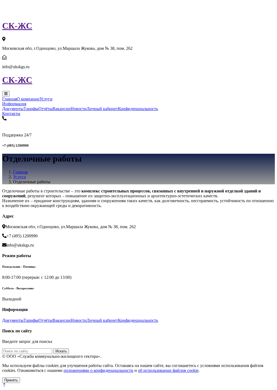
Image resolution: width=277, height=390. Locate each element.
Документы (13, 108)
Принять (11, 380)
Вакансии (61, 108)
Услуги (45, 99)
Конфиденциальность (138, 108)
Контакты (11, 113)
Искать (61, 351)
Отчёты (45, 108)
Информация (14, 103)
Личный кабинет (102, 108)
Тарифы (31, 108)
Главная (9, 99)
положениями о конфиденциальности (98, 370)
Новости (79, 108)
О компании (28, 99)
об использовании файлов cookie (168, 370)
